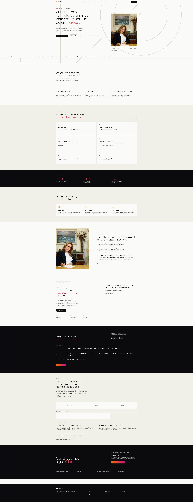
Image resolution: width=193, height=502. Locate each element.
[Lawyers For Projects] (123, 405)
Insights (105, 1)
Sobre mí (89, 1)
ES (127, 1)
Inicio (84, 1)
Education (100, 1)
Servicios (94, 1)
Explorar (61, 310)
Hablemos (134, 1)
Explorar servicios (73, 35)
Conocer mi (103, 262)
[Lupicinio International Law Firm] (69, 405)
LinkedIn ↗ (107, 492)
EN (129, 1)
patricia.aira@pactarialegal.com (110, 489)
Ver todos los (131, 117)
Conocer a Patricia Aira (62, 35)
